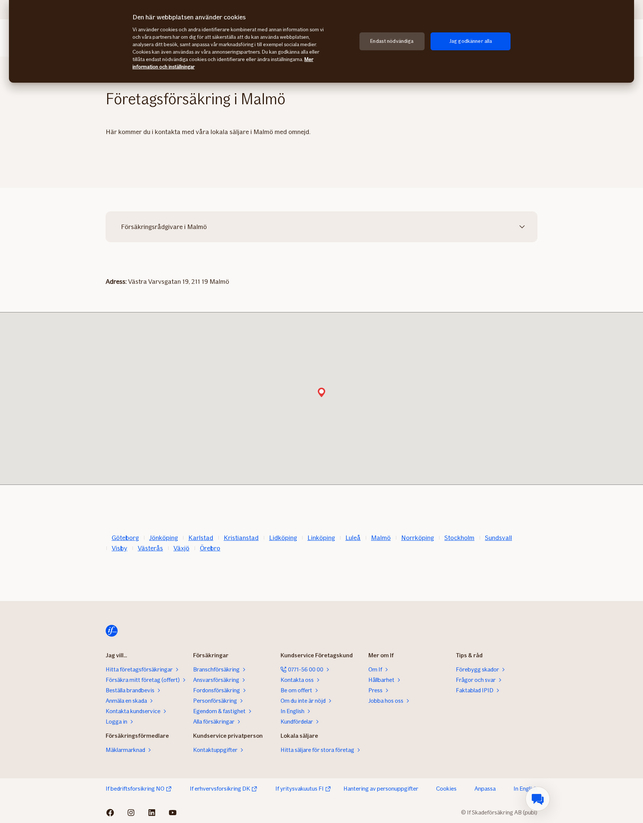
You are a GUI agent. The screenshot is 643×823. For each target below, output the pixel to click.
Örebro (210, 548)
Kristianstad (241, 538)
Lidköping (283, 538)
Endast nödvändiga (391, 41)
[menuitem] (537, 799)
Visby (119, 548)
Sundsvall (498, 538)
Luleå (353, 538)
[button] (321, 393)
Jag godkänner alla (470, 41)
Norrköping (417, 538)
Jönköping (163, 538)
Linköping (321, 538)
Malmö (381, 538)
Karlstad (200, 538)
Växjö (181, 548)
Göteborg (125, 538)
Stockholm (459, 538)
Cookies (446, 788)
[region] (321, 41)
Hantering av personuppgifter (380, 788)
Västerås (150, 548)
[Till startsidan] (112, 631)
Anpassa (485, 788)
